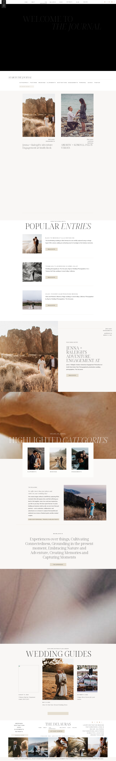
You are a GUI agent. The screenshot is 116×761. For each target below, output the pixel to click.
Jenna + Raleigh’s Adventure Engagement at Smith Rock (37, 146)
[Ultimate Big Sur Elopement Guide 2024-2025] (29, 678)
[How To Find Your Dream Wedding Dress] (58, 679)
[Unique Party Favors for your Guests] (87, 678)
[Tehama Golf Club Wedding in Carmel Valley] (32, 272)
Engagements (50, 141)
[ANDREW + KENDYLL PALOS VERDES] (77, 115)
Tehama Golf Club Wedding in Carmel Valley (61, 266)
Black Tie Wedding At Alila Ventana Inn (59, 238)
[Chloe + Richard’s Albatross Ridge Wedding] (32, 300)
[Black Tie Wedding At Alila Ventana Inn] (32, 243)
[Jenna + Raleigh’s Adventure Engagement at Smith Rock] (38, 115)
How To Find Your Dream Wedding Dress (54, 705)
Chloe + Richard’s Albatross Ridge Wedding (61, 294)
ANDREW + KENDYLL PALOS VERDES (76, 146)
